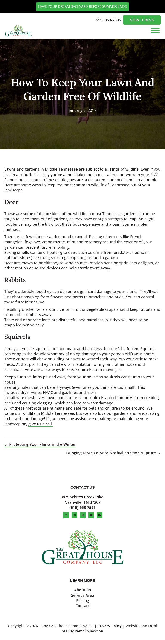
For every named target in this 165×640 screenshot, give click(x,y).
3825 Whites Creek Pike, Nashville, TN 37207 (82, 499)
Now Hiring (142, 20)
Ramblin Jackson (89, 631)
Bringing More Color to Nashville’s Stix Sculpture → (113, 452)
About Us (82, 590)
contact (82, 605)
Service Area (82, 595)
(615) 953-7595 (108, 20)
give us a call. (40, 423)
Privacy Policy (110, 625)
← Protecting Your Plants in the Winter (40, 444)
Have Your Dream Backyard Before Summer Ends (82, 6)
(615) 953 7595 (82, 507)
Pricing (82, 600)
